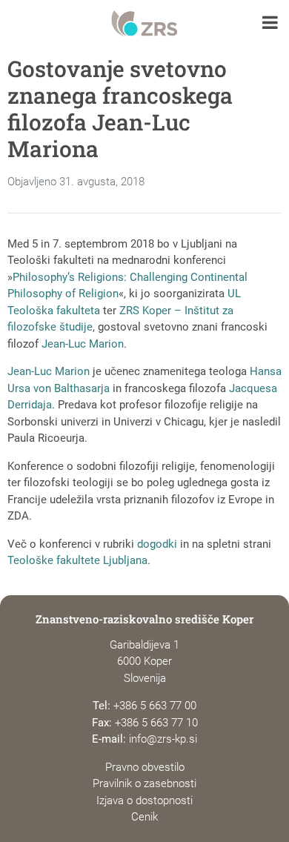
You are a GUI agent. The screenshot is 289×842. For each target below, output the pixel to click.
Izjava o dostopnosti (144, 800)
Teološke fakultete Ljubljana (77, 560)
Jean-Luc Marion (82, 344)
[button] (270, 24)
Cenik (144, 816)
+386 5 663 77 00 (154, 705)
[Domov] (144, 23)
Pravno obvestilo (145, 767)
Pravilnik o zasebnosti (144, 783)
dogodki (157, 544)
